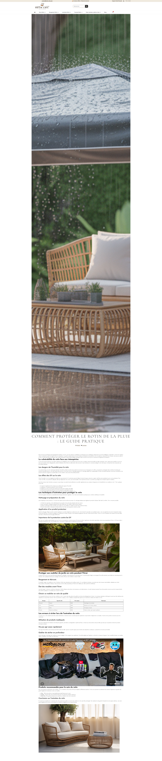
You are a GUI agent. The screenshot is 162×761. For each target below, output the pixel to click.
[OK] (86, 6)
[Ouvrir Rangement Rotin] (58, 12)
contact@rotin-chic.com (47, 0)
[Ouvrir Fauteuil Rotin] (82, 12)
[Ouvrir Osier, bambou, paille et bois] (100, 12)
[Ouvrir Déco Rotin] (45, 12)
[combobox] (78, 6)
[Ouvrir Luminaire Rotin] (70, 12)
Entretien (84, 445)
